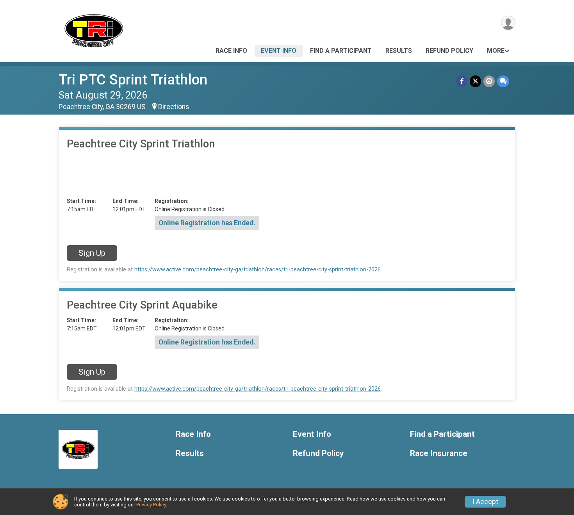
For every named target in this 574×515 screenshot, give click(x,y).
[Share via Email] (489, 81)
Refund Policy (449, 50)
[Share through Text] (503, 81)
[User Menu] (508, 23)
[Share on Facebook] (461, 81)
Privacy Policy (151, 505)
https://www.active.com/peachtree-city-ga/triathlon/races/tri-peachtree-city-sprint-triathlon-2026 (257, 269)
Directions (173, 107)
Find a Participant (341, 50)
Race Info (231, 50)
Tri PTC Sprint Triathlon (133, 79)
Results (398, 50)
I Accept (485, 502)
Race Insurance (438, 453)
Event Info (278, 50)
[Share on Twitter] (475, 81)
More (495, 50)
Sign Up (91, 253)
